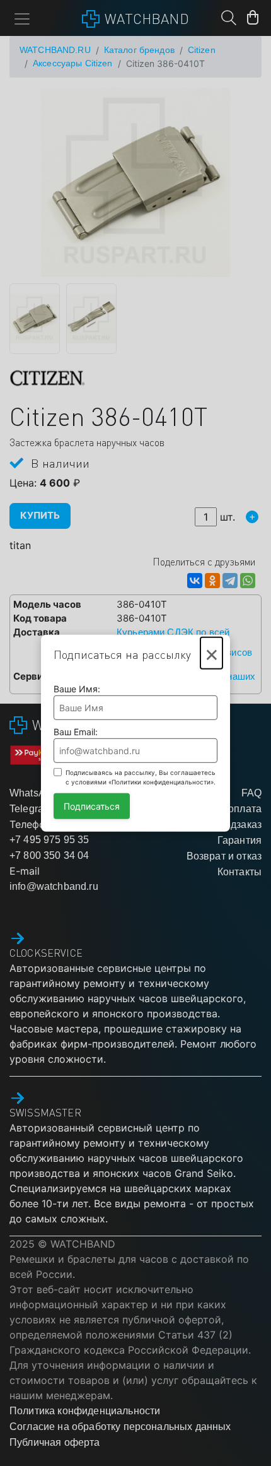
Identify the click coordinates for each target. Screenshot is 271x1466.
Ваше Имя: (77, 688)
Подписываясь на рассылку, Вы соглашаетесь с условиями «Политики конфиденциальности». (141, 777)
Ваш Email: (76, 731)
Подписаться (92, 806)
